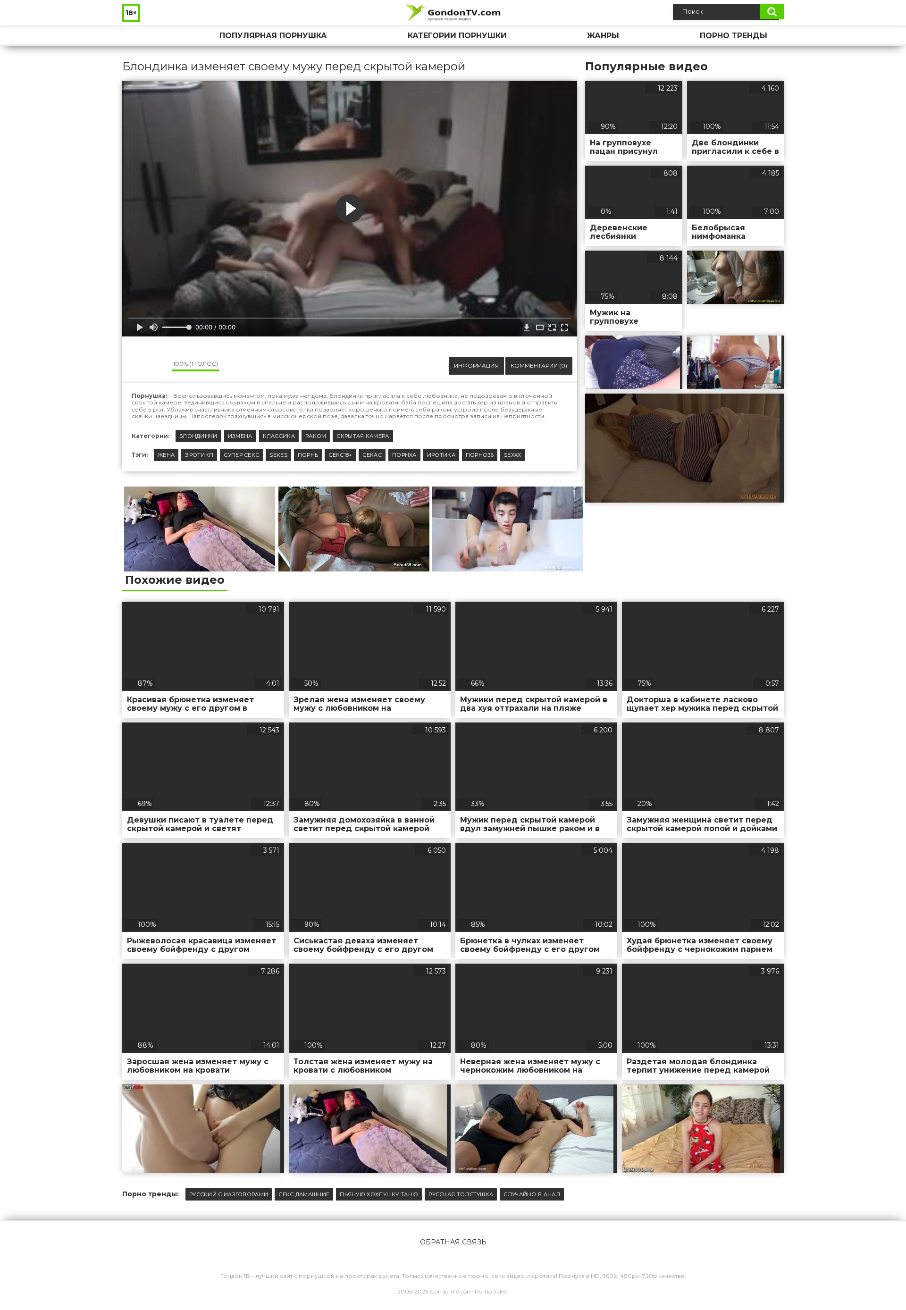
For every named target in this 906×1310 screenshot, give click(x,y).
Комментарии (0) (539, 365)
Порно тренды (733, 35)
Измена (240, 436)
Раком (316, 436)
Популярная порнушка (273, 35)
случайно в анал (531, 1194)
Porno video (491, 1291)
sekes (278, 455)
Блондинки (198, 436)
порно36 (480, 455)
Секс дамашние (303, 1194)
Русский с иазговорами (228, 1194)
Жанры (603, 35)
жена (166, 455)
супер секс (241, 455)
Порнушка (138, 35)
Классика (279, 436)
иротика (441, 455)
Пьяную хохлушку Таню (379, 1194)
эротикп (199, 455)
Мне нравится (136, 366)
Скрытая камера (362, 436)
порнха (404, 455)
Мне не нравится (157, 366)
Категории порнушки (457, 35)
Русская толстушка (460, 1194)
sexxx (512, 455)
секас (372, 455)
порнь (308, 455)
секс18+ (340, 455)
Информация (476, 365)
